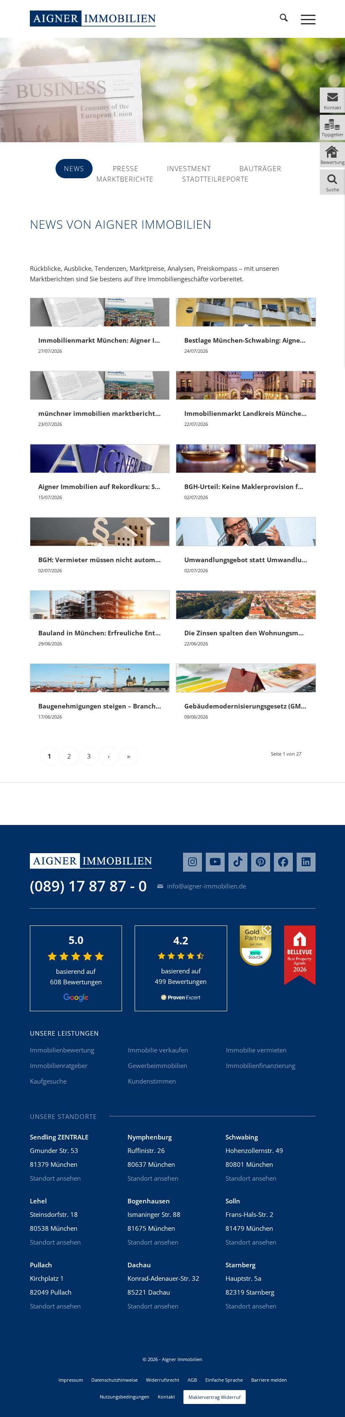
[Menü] (304, 19)
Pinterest (260, 862)
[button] (332, 100)
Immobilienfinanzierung (260, 1065)
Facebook (283, 862)
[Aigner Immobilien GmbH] (93, 18)
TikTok (237, 862)
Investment (189, 168)
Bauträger (260, 168)
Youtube (215, 862)
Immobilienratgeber (59, 1065)
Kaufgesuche (48, 1081)
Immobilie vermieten (256, 1050)
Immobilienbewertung (62, 1050)
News (74, 168)
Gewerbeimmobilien (157, 1065)
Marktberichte (125, 179)
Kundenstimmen (152, 1081)
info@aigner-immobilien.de (205, 886)
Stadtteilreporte (215, 179)
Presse (125, 168)
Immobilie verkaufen (158, 1050)
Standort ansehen (55, 1178)
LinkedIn (306, 862)
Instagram (192, 862)
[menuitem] (284, 19)
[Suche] (284, 19)
